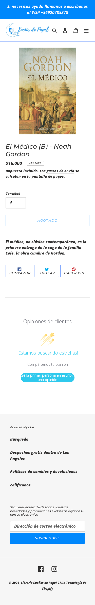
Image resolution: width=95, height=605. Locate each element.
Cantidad (13, 193)
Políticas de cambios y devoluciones (44, 471)
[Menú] (86, 30)
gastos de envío (60, 170)
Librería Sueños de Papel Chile (43, 583)
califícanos (20, 484)
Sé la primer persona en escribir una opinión (47, 377)
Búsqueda (19, 439)
